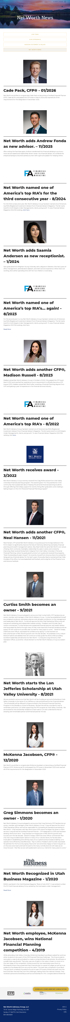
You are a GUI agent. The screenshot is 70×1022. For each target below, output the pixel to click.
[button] (62, 6)
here (14, 435)
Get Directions (21, 1012)
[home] (14, 6)
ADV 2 (64, 1007)
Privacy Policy (61, 1009)
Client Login (58, 1)
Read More (7, 329)
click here (26, 210)
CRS (65, 1012)
